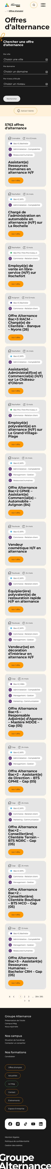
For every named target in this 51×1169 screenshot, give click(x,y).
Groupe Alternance (18, 1016)
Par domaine (9, 66)
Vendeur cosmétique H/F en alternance (24, 547)
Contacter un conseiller (15, 1043)
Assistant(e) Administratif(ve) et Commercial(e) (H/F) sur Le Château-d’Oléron (25, 376)
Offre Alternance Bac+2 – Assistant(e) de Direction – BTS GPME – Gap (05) (25, 776)
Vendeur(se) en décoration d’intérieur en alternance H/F (21, 652)
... (5, 11)
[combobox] (26, 59)
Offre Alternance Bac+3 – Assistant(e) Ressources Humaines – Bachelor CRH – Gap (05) (25, 966)
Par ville (6, 54)
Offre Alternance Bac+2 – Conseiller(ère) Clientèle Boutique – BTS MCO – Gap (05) (24, 898)
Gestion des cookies (13, 1145)
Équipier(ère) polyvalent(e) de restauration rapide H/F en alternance (24, 596)
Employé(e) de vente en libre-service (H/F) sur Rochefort (22, 271)
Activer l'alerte (27, 111)
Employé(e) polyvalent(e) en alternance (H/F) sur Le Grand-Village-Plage (25, 429)
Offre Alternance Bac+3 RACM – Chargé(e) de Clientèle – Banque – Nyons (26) (24, 322)
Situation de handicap (15, 1040)
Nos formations (15, 1052)
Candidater (10, 1057)
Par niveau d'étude (11, 79)
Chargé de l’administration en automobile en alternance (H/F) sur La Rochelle (25, 219)
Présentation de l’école (15, 1020)
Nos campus (13, 1035)
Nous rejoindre (11, 1027)
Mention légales (12, 1137)
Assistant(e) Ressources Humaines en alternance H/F (21, 167)
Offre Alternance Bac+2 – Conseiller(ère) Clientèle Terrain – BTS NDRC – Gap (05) (23, 835)
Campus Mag (11, 1024)
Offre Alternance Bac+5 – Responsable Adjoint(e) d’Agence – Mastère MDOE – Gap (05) (25, 717)
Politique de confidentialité (17, 1141)
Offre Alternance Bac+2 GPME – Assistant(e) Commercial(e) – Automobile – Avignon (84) (22, 496)
